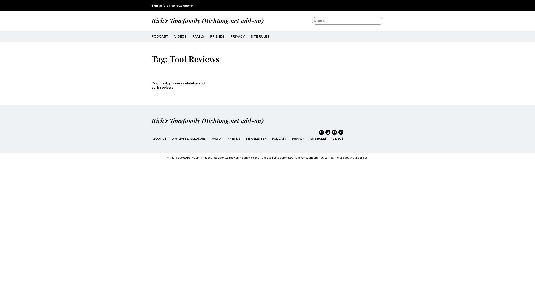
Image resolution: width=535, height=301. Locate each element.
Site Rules (318, 138)
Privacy (298, 138)
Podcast (279, 138)
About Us (159, 138)
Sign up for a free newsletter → (172, 6)
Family (216, 138)
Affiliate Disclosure (189, 138)
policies (362, 157)
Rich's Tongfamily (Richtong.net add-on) (208, 21)
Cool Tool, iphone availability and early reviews (178, 85)
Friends (234, 138)
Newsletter (256, 138)
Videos (337, 138)
